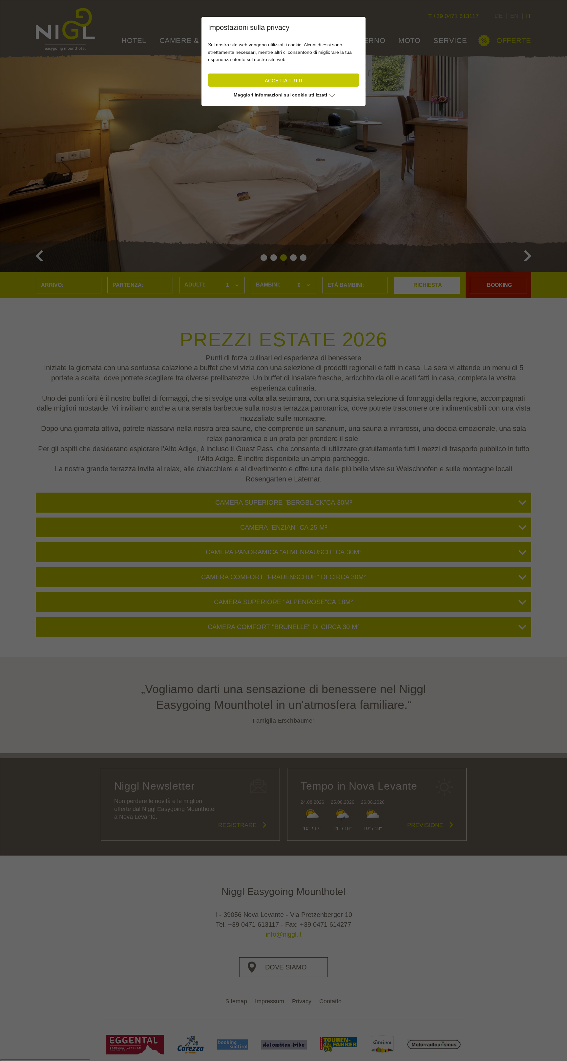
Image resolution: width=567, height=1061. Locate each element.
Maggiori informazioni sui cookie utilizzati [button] (280, 94)
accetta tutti (283, 80)
